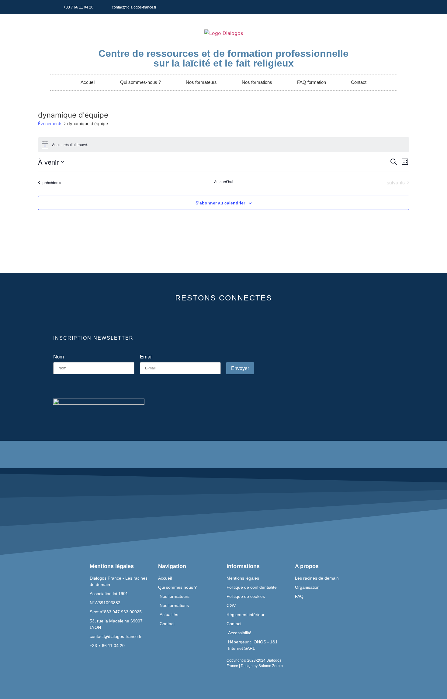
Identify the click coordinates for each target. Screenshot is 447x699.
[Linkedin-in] (320, 7)
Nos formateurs (201, 82)
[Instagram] (341, 7)
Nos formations (257, 82)
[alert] (223, 144)
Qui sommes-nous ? (140, 82)
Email (146, 357)
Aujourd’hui (223, 181)
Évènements (50, 123)
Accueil (88, 82)
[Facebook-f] (279, 7)
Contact (358, 82)
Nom (58, 357)
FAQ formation (311, 82)
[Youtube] (300, 7)
